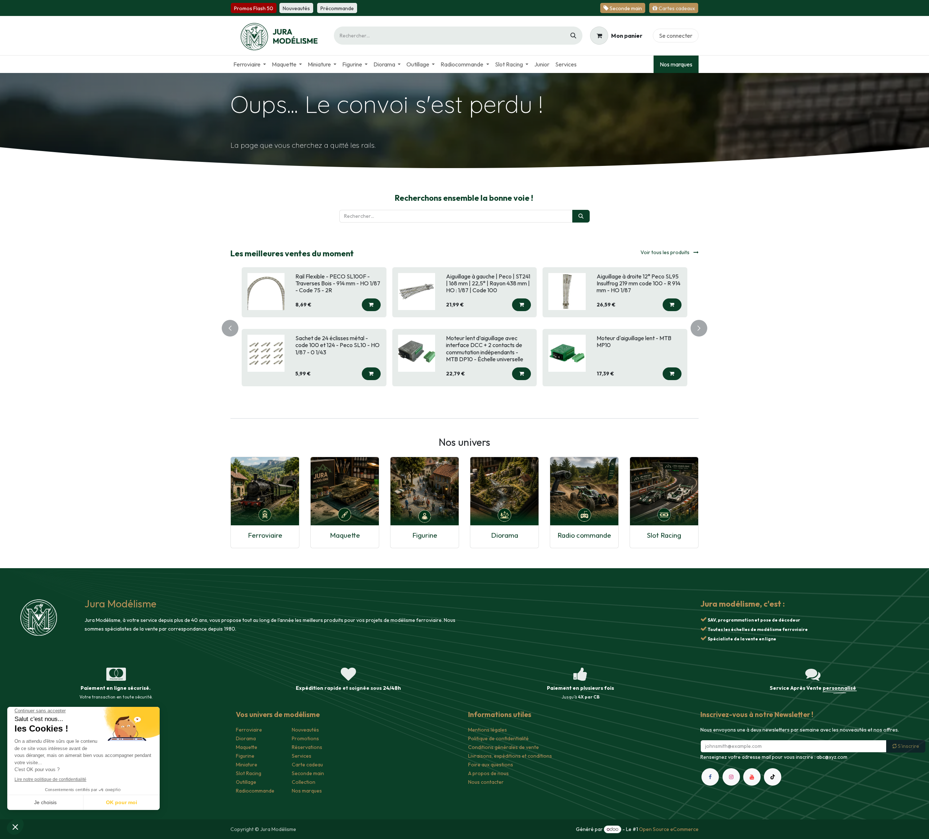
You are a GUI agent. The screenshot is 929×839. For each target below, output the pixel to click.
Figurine (424, 534)
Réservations (307, 747)
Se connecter (675, 35)
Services (301, 756)
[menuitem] (249, 64)
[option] (464, 326)
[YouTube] (752, 785)
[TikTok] (772, 785)
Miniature (246, 764)
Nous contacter (486, 782)
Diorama (504, 534)
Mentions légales (487, 729)
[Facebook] (710, 785)
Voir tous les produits (666, 252)
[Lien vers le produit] (265, 491)
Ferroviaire (265, 534)
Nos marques (676, 64)
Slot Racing (664, 534)
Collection (303, 782)
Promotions (305, 738)
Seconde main (308, 773)
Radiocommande (255, 790)
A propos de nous (488, 773)
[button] (371, 304)
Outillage (246, 782)
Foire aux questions (490, 764)
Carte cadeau (307, 764)
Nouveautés (305, 729)
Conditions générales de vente (503, 747)
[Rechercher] (573, 36)
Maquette (345, 534)
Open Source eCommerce (669, 829)
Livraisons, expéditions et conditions (510, 756)
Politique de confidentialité (498, 738)
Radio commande (584, 534)
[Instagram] (731, 785)
